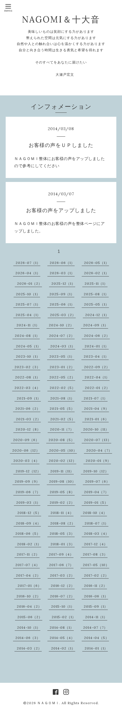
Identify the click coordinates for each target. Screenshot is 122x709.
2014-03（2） (29, 648)
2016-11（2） (95, 585)
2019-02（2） (62, 502)
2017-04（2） (28, 575)
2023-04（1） (96, 356)
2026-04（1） (27, 273)
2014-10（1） (28, 627)
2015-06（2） (29, 617)
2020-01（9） (98, 460)
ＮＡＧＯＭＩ (48, 703)
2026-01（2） (29, 283)
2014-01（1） (96, 648)
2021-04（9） (96, 408)
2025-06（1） (62, 304)
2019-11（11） (62, 471)
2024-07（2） (62, 335)
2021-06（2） (27, 408)
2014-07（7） (95, 627)
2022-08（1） (27, 377)
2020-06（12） (26, 450)
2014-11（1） (96, 617)
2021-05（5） (62, 408)
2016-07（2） (62, 596)
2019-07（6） (97, 481)
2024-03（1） (62, 346)
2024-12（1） (97, 315)
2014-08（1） (62, 627)
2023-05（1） (61, 356)
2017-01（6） (29, 585)
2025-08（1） (96, 294)
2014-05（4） (62, 638)
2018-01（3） (63, 544)
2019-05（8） (62, 492)
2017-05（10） (96, 565)
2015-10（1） (62, 606)
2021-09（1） (29, 398)
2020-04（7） (99, 450)
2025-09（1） (61, 294)
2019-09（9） (27, 481)
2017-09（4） (61, 554)
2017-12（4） (96, 544)
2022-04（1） (97, 377)
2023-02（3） (27, 367)
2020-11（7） (62, 429)
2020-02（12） (62, 460)
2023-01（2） (62, 367)
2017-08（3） (95, 554)
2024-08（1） (27, 335)
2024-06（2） (97, 335)
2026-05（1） (96, 263)
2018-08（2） (62, 523)
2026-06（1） (62, 263)
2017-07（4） (27, 565)
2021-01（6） (97, 419)
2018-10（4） (95, 513)
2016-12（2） (63, 585)
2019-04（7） (96, 492)
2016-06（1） (96, 596)
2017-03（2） (62, 575)
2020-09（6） (26, 440)
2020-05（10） (63, 450)
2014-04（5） (96, 638)
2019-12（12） (28, 471)
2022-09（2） (97, 367)
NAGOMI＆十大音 (61, 19)
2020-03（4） (26, 460)
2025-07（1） (28, 304)
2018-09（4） (28, 523)
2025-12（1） (63, 283)
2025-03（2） (63, 315)
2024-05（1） (28, 346)
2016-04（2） (29, 606)
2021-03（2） (28, 419)
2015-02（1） (64, 617)
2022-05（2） (62, 377)
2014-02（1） (63, 648)
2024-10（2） (61, 325)
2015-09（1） (96, 606)
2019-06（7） (28, 492)
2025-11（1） (96, 283)
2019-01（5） (96, 502)
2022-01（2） (97, 388)
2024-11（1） (27, 325)
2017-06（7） (61, 565)
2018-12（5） (29, 513)
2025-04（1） (28, 315)
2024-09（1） (95, 325)
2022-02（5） (62, 388)
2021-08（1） (62, 398)
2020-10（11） (96, 429)
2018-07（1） (96, 523)
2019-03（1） (28, 502)
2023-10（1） (28, 356)
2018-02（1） (29, 544)
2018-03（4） (96, 533)
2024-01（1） (97, 346)
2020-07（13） (97, 440)
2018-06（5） (27, 533)
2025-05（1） (96, 304)
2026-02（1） (96, 273)
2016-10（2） (28, 596)
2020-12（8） (28, 429)
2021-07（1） (96, 398)
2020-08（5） (62, 440)
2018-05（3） (62, 533)
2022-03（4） (27, 388)
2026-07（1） (28, 263)
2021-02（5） (62, 419)
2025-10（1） (28, 294)
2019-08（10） (62, 481)
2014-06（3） (27, 638)
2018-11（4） (62, 513)
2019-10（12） (96, 471)
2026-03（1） (62, 273)
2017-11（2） (28, 554)
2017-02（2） (96, 575)
